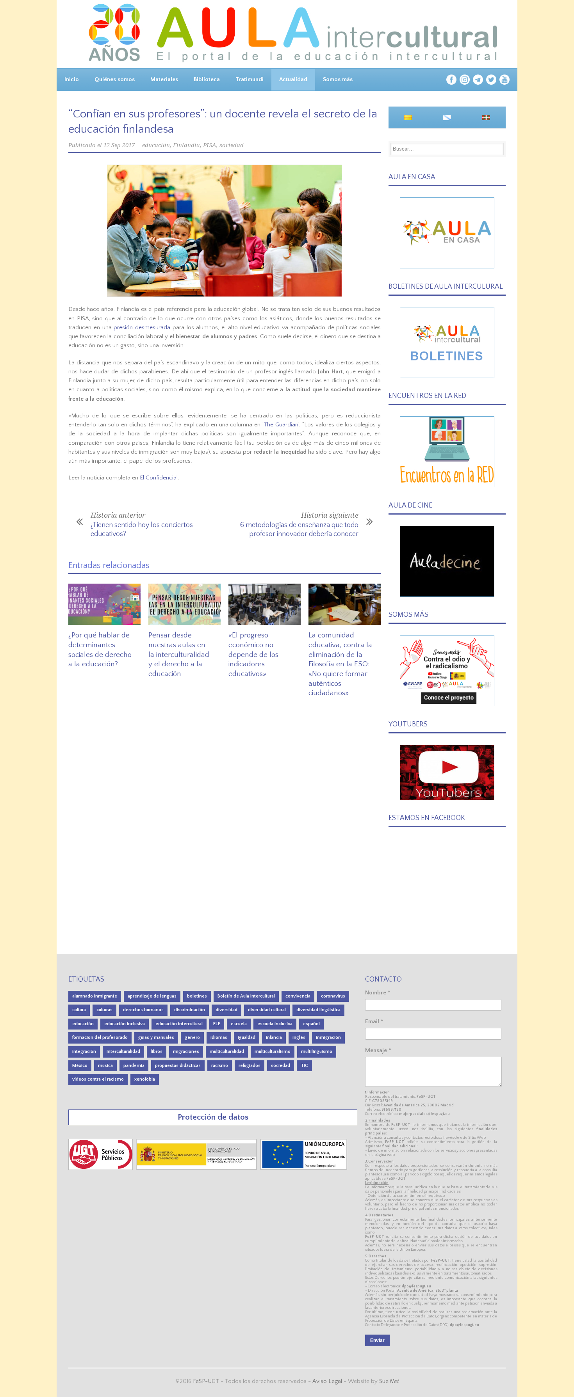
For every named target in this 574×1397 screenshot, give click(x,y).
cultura (79, 1009)
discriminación (189, 1009)
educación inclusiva (124, 1023)
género (192, 1037)
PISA (209, 145)
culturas (104, 1009)
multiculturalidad (227, 1051)
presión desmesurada (142, 327)
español (311, 1023)
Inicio (71, 79)
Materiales (164, 79)
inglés (298, 1037)
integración (84, 1051)
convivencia (297, 996)
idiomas (218, 1037)
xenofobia (144, 1079)
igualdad (246, 1037)
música (105, 1065)
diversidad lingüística (318, 1009)
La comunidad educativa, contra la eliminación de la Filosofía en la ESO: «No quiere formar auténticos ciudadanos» (340, 664)
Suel (389, 1381)
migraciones (186, 1051)
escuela (239, 1023)
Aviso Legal (327, 1381)
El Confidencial (159, 477)
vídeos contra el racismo (98, 1079)
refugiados (249, 1065)
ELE (216, 1023)
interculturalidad (123, 1051)
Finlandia (186, 145)
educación (156, 145)
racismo (219, 1065)
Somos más (338, 79)
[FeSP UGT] (101, 1168)
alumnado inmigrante (94, 996)
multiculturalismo (273, 1051)
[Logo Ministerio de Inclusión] (197, 1168)
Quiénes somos (114, 79)
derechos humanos (143, 1009)
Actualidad (293, 79)
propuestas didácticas (178, 1065)
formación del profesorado (100, 1037)
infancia (274, 1037)
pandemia (133, 1065)
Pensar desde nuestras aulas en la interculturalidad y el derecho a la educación (178, 654)
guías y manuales (156, 1037)
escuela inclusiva (274, 1023)
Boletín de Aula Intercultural (246, 996)
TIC (304, 1065)
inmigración (328, 1037)
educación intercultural (179, 1023)
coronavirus (333, 996)
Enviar (377, 1340)
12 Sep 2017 (119, 145)
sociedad (231, 145)
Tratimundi (249, 79)
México (79, 1065)
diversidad (226, 1009)
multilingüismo (316, 1051)
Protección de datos (213, 1117)
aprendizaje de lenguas (152, 996)
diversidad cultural (267, 1009)
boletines (197, 996)
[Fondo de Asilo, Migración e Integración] (303, 1168)
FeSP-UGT (206, 1381)
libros (156, 1051)
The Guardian (281, 424)
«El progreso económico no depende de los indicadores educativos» (253, 654)
